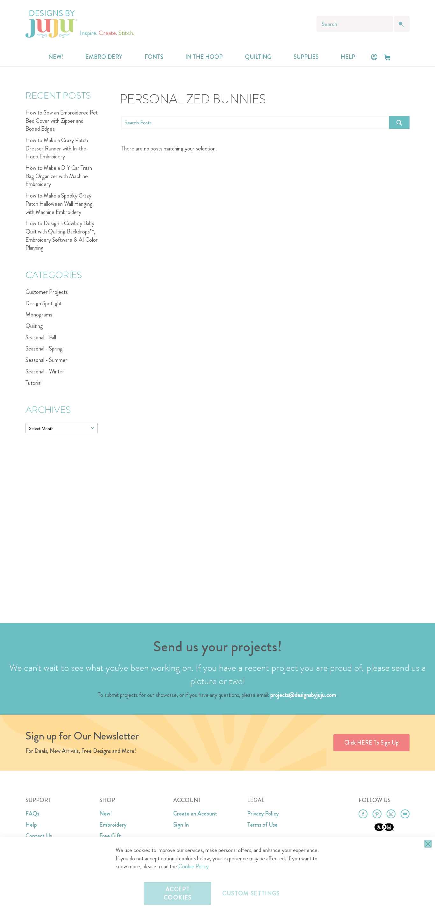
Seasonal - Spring (44, 348)
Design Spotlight (43, 303)
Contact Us (38, 836)
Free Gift (110, 836)
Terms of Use (262, 825)
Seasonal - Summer (46, 360)
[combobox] (355, 24)
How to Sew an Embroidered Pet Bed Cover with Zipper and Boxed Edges (61, 120)
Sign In (181, 825)
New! (105, 813)
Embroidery (112, 825)
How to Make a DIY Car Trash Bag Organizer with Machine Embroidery (58, 176)
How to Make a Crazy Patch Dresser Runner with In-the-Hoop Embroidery (57, 148)
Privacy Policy (263, 813)
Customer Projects (46, 292)
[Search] (399, 122)
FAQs (32, 813)
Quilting (34, 326)
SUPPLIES (306, 57)
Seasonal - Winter (44, 371)
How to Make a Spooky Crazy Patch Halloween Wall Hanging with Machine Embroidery (59, 203)
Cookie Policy (193, 866)
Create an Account (195, 813)
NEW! (55, 57)
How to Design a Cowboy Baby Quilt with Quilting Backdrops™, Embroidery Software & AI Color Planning (61, 235)
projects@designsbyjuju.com (303, 695)
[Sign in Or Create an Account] (374, 57)
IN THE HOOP (204, 57)
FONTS (154, 57)
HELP (348, 57)
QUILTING (258, 57)
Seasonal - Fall (40, 337)
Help (31, 825)
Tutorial (33, 383)
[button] (387, 57)
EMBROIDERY (103, 57)
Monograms (38, 314)
